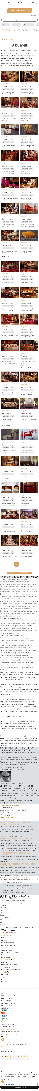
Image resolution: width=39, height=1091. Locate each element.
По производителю (7, 943)
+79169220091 (13, 890)
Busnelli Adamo (6, 89)
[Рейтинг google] (22, 1059)
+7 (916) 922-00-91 (7, 1027)
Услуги (3, 955)
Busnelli (10, 51)
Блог (2, 979)
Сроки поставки (6, 950)
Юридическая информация (10, 970)
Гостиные (16, 25)
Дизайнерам (5, 967)
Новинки (4, 940)
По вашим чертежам (8, 945)
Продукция (8, 30)
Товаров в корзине (20, 1087)
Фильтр (21, 20)
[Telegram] (2, 1037)
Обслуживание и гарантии (10, 952)
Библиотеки (28, 25)
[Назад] (10, 564)
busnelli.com (4, 820)
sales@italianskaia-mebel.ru (16, 882)
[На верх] (2, 1081)
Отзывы (3, 977)
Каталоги (22, 30)
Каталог (5, 3)
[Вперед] (28, 564)
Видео (33, 30)
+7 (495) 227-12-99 (7, 1024)
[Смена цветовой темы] (29, 3)
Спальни (6, 25)
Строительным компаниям (10, 965)
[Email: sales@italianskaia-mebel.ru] (25, 3)
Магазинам (5, 962)
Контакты (4, 982)
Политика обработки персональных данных (22, 1074)
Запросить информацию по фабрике (19, 573)
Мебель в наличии (7, 938)
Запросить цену (7, 87)
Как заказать (5, 957)
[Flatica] (19, 1039)
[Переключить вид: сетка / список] (2, 15)
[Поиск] (8, 3)
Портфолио (5, 974)
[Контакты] (36, 3)
